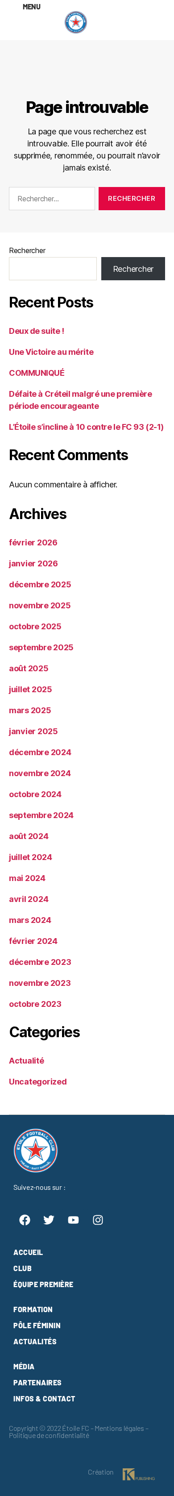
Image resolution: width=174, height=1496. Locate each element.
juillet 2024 (30, 857)
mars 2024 (30, 920)
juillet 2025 (30, 689)
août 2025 (29, 668)
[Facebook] (24, 1220)
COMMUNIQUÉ (37, 373)
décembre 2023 (40, 962)
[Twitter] (49, 1220)
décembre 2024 (40, 752)
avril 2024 (28, 899)
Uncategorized (38, 1081)
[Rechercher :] (50, 200)
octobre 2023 (35, 1004)
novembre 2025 (40, 605)
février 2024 (33, 941)
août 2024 (29, 836)
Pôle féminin (37, 1325)
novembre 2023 (40, 983)
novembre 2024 (40, 773)
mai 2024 (27, 878)
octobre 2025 (35, 626)
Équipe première (43, 1284)
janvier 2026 (33, 563)
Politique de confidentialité (49, 1435)
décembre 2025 (40, 584)
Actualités (35, 1341)
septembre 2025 (41, 647)
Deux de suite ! (36, 331)
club (22, 1268)
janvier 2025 (33, 731)
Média (24, 1366)
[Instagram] (98, 1220)
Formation (33, 1309)
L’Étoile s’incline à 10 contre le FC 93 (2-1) (86, 427)
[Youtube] (73, 1220)
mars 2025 (30, 710)
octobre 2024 (35, 794)
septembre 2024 (41, 815)
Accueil (28, 1252)
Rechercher (27, 250)
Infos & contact (44, 1398)
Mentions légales (119, 1428)
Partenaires (37, 1382)
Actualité (26, 1060)
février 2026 (33, 542)
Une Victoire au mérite (51, 352)
